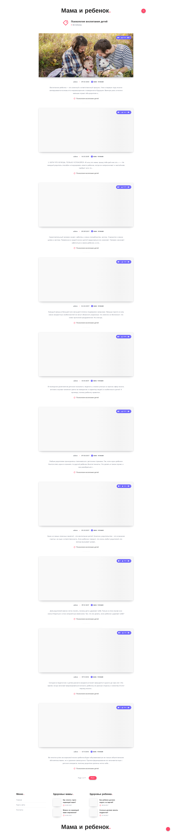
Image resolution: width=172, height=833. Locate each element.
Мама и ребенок (85, 11)
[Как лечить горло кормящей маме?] (57, 802)
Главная (19, 800)
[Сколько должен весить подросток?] (93, 813)
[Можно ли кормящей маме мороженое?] (57, 813)
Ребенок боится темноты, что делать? (66, 442)
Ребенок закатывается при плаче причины (69, 292)
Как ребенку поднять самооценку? (59, 738)
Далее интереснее (123, 71)
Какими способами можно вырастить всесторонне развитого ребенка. (63, 216)
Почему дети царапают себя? (66, 593)
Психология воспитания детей (87, 98)
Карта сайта (20, 805)
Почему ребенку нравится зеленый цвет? (63, 367)
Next (93, 778)
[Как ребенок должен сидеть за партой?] (93, 802)
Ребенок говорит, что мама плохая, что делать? (64, 517)
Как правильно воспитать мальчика (63, 68)
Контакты (19, 810)
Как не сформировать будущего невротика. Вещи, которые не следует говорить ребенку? (68, 141)
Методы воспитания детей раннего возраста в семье (64, 663)
